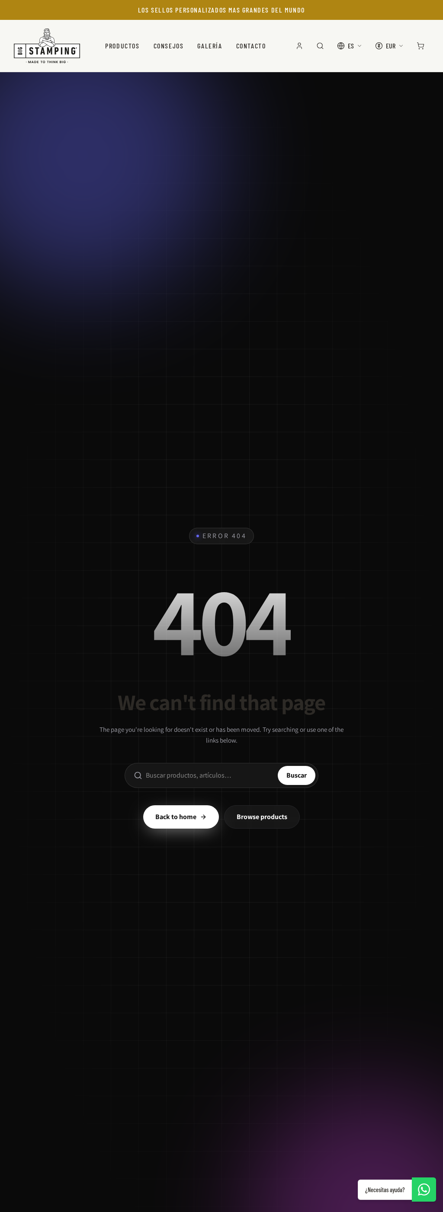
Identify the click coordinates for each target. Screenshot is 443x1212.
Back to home (175, 816)
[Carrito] (420, 45)
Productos (122, 45)
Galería (209, 45)
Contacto (251, 45)
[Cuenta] (299, 45)
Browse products (262, 816)
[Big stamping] (47, 46)
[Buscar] (320, 45)
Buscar (296, 775)
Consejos (169, 45)
